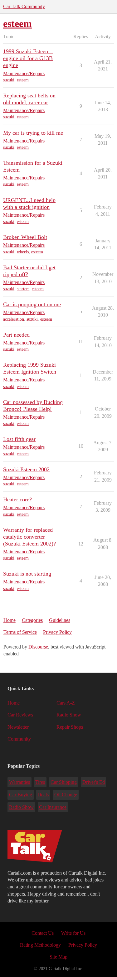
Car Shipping (64, 782)
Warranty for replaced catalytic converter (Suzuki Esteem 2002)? (29, 537)
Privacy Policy (57, 632)
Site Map (58, 956)
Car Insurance (52, 807)
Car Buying (20, 794)
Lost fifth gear (19, 439)
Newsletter (18, 727)
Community (19, 739)
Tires (40, 782)
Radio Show (68, 714)
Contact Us (43, 933)
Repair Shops (69, 727)
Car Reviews (20, 714)
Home (9, 620)
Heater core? (17, 499)
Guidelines (59, 620)
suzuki (8, 80)
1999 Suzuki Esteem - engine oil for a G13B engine (28, 58)
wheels (23, 252)
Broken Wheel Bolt (25, 237)
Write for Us (73, 933)
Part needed (16, 335)
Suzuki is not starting (27, 574)
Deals (43, 794)
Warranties (19, 782)
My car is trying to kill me (33, 133)
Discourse (38, 646)
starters (23, 289)
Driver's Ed (93, 782)
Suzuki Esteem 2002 (26, 469)
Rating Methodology (40, 945)
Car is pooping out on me (32, 304)
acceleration (13, 319)
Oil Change (65, 794)
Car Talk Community (24, 6)
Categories (32, 620)
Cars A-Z (65, 703)
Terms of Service (20, 632)
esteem (23, 80)
